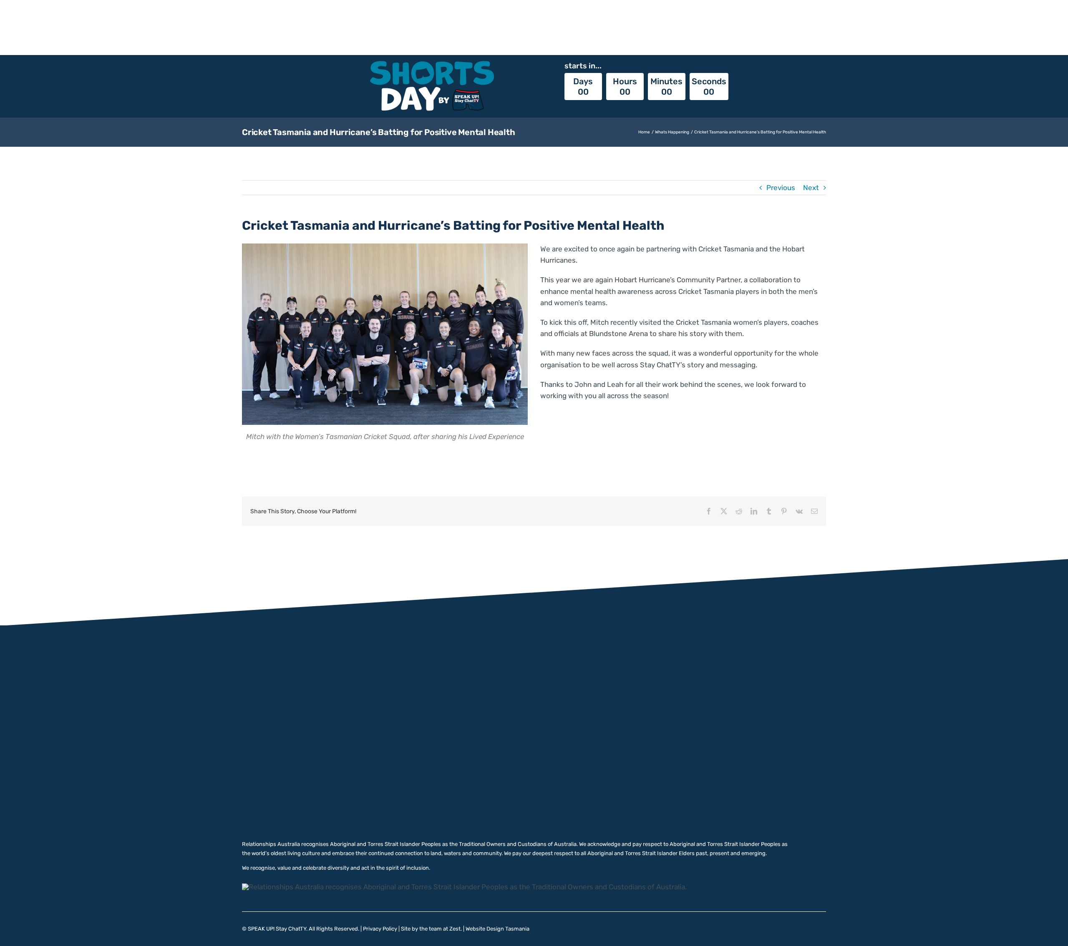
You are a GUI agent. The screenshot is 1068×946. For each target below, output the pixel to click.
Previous (780, 187)
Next (811, 187)
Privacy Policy (380, 929)
